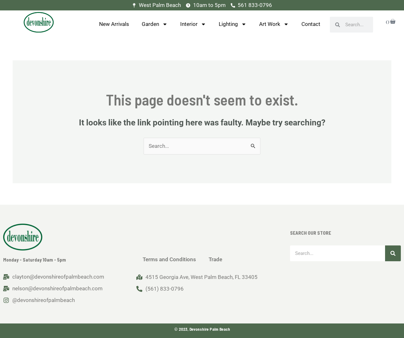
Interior (189, 24)
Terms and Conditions (169, 259)
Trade (215, 259)
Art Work (269, 24)
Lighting (228, 24)
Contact (310, 24)
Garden (150, 24)
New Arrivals (114, 24)
